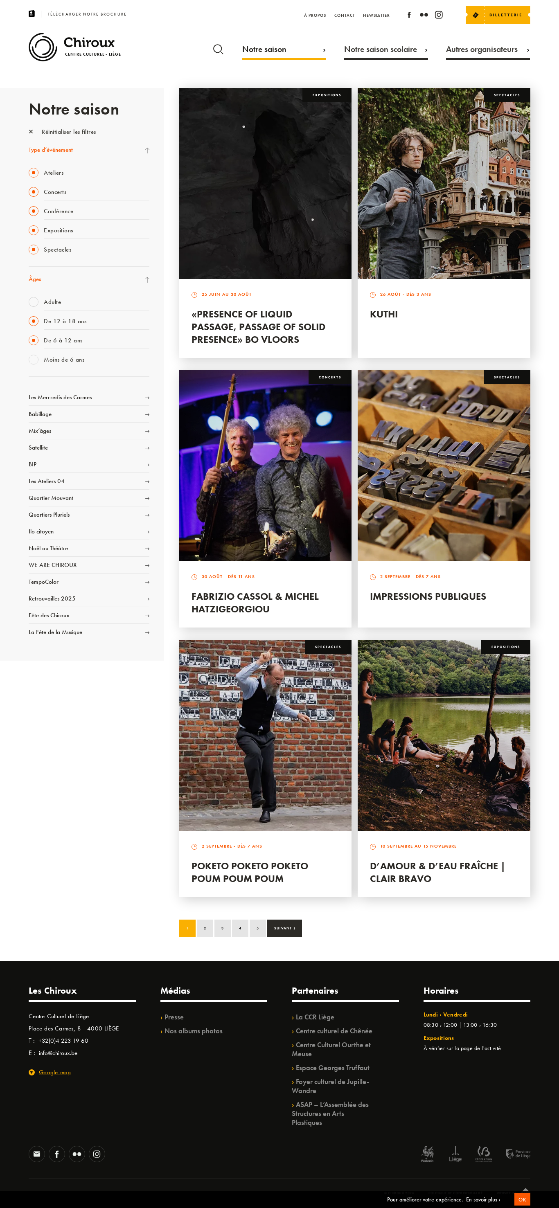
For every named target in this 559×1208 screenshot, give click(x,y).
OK (522, 1199)
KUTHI (384, 314)
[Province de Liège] (512, 1155)
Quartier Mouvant (51, 498)
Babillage (40, 414)
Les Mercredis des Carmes (60, 397)
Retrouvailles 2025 (52, 598)
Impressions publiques (428, 596)
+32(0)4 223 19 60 (63, 1041)
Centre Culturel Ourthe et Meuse (331, 1049)
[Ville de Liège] (455, 1155)
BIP (32, 464)
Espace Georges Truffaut (333, 1067)
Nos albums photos (194, 1030)
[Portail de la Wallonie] (427, 1155)
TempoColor (44, 582)
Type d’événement (51, 150)
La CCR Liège (315, 1016)
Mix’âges (40, 431)
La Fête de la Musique (55, 632)
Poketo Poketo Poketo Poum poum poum (250, 872)
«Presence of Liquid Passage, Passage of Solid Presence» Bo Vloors (258, 327)
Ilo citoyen (41, 531)
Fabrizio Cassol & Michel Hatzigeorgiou (255, 602)
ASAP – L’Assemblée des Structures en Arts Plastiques (330, 1113)
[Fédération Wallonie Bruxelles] (483, 1155)
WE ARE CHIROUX (53, 565)
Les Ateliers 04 (47, 481)
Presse (174, 1016)
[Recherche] (218, 47)
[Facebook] (409, 16)
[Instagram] (438, 16)
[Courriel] (37, 1155)
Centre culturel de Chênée (334, 1030)
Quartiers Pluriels (49, 515)
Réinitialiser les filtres (68, 132)
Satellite (38, 447)
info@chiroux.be (58, 1053)
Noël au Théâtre (48, 548)
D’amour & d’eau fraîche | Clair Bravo (437, 872)
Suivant (285, 927)
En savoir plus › (483, 1199)
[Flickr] (424, 16)
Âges (35, 279)
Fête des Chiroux (49, 615)
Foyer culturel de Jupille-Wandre (330, 1086)
